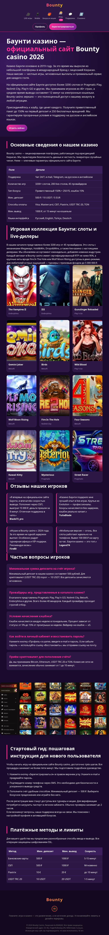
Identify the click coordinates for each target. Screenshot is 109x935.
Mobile (37, 15)
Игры (61, 16)
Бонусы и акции (49, 15)
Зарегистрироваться (63, 26)
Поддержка (70, 15)
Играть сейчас (17, 128)
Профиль (40, 26)
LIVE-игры (28, 15)
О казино (81, 15)
